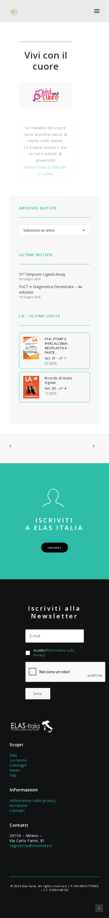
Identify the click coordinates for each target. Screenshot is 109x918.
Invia (38, 693)
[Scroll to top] (99, 907)
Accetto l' (54, 652)
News (15, 770)
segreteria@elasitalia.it (31, 845)
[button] (97, 11)
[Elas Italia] (14, 11)
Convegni (18, 765)
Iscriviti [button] (54, 547)
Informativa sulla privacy (33, 800)
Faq (13, 775)
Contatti (17, 810)
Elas (13, 755)
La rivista (18, 760)
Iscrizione (19, 805)
